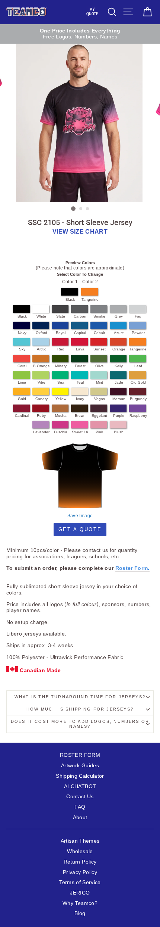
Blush (119, 432)
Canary (41, 399)
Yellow (60, 399)
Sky (22, 349)
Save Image (80, 515)
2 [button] (81, 209)
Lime (22, 382)
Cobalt (99, 333)
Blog (79, 913)
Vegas (99, 399)
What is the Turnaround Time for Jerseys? (80, 697)
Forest (80, 366)
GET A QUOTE (80, 529)
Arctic (41, 349)
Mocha (61, 415)
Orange (118, 349)
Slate (60, 316)
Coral (21, 366)
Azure (119, 333)
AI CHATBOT (80, 786)
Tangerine (90, 299)
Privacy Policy (80, 872)
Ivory (80, 399)
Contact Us (79, 796)
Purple (118, 415)
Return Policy (80, 862)
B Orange (41, 366)
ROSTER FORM (80, 755)
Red (60, 349)
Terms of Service (79, 882)
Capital (80, 333)
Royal (60, 333)
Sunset (99, 349)
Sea (60, 382)
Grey (119, 316)
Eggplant (99, 415)
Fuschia (60, 432)
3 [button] (88, 209)
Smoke (99, 316)
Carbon (80, 316)
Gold (22, 399)
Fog (138, 316)
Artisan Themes (80, 841)
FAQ (79, 807)
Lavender (41, 432)
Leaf (138, 366)
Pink (99, 432)
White (41, 316)
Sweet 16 (80, 432)
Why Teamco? (80, 903)
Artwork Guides (80, 765)
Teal (80, 382)
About (80, 817)
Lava (80, 349)
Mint (99, 382)
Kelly (119, 366)
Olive (99, 366)
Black (70, 299)
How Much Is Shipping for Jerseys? (80, 709)
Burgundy (138, 399)
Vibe (41, 382)
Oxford (41, 333)
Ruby (41, 415)
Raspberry (138, 415)
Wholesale (80, 851)
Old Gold (138, 382)
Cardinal (22, 415)
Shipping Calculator (80, 776)
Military (61, 366)
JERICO (80, 893)
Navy (22, 333)
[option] (80, 34)
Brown (80, 415)
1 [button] (73, 208)
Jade (119, 382)
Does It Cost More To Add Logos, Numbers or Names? (80, 723)
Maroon (118, 399)
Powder (138, 333)
